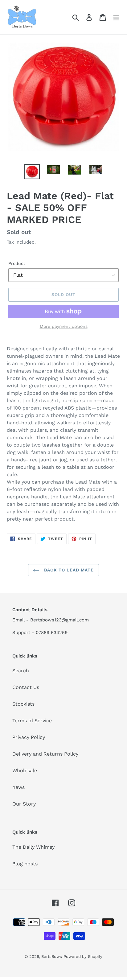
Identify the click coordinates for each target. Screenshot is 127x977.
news (18, 787)
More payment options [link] (64, 326)
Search (20, 671)
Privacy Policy (28, 737)
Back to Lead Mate (68, 569)
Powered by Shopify (82, 956)
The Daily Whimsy (33, 847)
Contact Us (25, 687)
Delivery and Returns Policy (45, 754)
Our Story (24, 804)
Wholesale (24, 770)
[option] (32, 172)
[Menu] (116, 17)
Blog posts (25, 864)
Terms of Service (32, 720)
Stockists (23, 704)
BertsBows (51, 956)
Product (16, 263)
